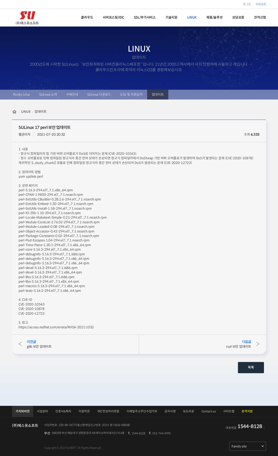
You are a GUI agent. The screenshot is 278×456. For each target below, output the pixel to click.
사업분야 (42, 411)
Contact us (208, 411)
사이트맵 (228, 411)
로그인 (247, 4)
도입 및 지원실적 (131, 94)
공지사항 (170, 411)
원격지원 (247, 411)
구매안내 (72, 94)
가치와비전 (23, 411)
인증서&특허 (63, 411)
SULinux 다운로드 (99, 94)
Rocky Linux (21, 94)
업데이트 (158, 94)
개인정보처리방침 (108, 411)
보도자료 (188, 411)
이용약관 (84, 411)
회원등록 (261, 4)
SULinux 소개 (48, 94)
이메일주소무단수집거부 (142, 411)
